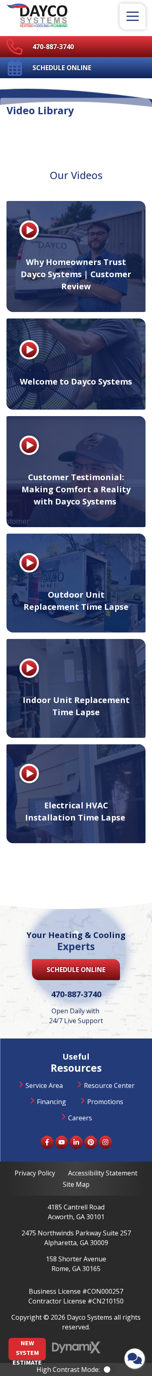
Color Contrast (109, 1369)
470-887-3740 (53, 46)
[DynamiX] (76, 1347)
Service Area (44, 1085)
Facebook (47, 1142)
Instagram (105, 1142)
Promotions (105, 1101)
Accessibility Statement (102, 1173)
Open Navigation (133, 17)
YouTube (61, 1142)
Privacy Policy (35, 1173)
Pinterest (90, 1142)
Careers (80, 1117)
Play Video (29, 230)
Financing (51, 1101)
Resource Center (109, 1085)
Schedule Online (61, 67)
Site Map (76, 1184)
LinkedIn (76, 1142)
